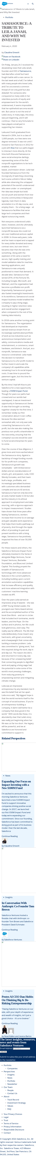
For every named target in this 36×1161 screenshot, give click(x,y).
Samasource (25, 71)
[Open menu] (28, 4)
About (6, 1096)
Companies (12, 1068)
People (10, 1090)
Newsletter (12, 1084)
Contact (7, 1133)
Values (10, 1106)
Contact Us (12, 1093)
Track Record (13, 1099)
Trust (6, 1120)
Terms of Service (11, 1123)
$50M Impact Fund (19, 391)
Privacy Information (12, 1126)
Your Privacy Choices (13, 1114)
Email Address (6, 1048)
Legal (6, 1117)
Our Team (8, 1087)
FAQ (9, 1109)
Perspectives (9, 1071)
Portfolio (9, 17)
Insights (8, 897)
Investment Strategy (16, 1103)
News (7, 775)
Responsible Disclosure (14, 1129)
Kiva (12, 148)
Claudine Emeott (11, 52)
